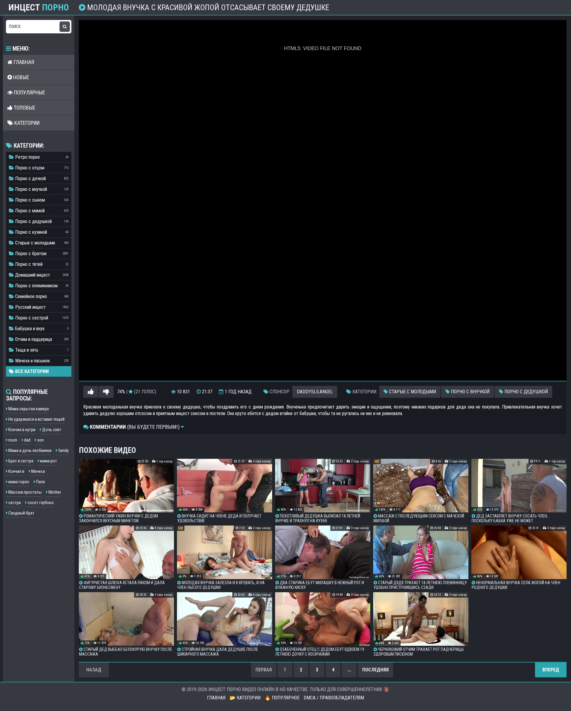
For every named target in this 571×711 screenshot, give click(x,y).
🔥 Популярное (282, 698)
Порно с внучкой (470, 392)
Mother (54, 492)
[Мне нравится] (90, 392)
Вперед (550, 670)
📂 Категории (245, 698)
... (349, 670)
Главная (23, 62)
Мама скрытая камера (28, 408)
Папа (40, 481)
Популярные (29, 92)
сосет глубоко (40, 502)
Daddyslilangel (315, 392)
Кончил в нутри (21, 429)
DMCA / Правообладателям (334, 698)
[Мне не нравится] (106, 392)
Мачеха (37, 471)
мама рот (48, 461)
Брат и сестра (20, 461)
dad (26, 440)
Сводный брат (20, 513)
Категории (26, 123)
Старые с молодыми (412, 392)
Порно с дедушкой (525, 392)
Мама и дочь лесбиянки (29, 450)
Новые (20, 77)
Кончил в (15, 471)
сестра (14, 502)
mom (12, 440)
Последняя (375, 670)
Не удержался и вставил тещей (36, 419)
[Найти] (64, 26)
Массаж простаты (24, 492)
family (63, 450)
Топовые (23, 108)
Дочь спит (51, 429)
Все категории (31, 371)
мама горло (18, 481)
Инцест (38, 7)
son (40, 440)
